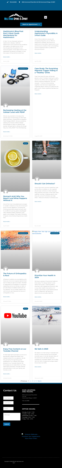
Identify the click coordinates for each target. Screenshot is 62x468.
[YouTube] (49, 7)
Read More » (6, 57)
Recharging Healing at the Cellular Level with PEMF (14, 111)
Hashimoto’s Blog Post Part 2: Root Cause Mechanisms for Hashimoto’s (13, 34)
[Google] (46, 7)
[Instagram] (53, 7)
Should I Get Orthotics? (45, 184)
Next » (40, 381)
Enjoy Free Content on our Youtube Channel (14, 350)
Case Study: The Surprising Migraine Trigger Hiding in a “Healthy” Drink (46, 70)
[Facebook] (39, 7)
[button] (45, 17)
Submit (6, 424)
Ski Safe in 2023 (41, 349)
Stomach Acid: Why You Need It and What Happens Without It (15, 198)
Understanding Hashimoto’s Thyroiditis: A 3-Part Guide (46, 33)
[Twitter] (42, 7)
